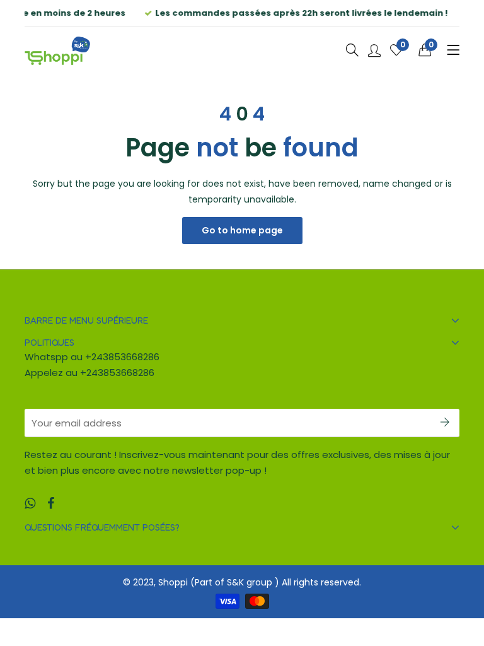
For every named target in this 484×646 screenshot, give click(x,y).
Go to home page (242, 230)
